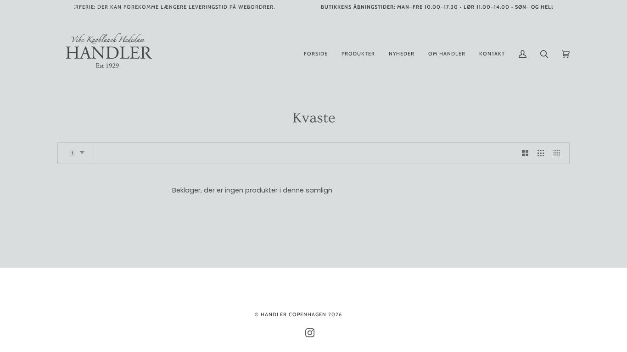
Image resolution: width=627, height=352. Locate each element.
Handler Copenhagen (293, 314)
